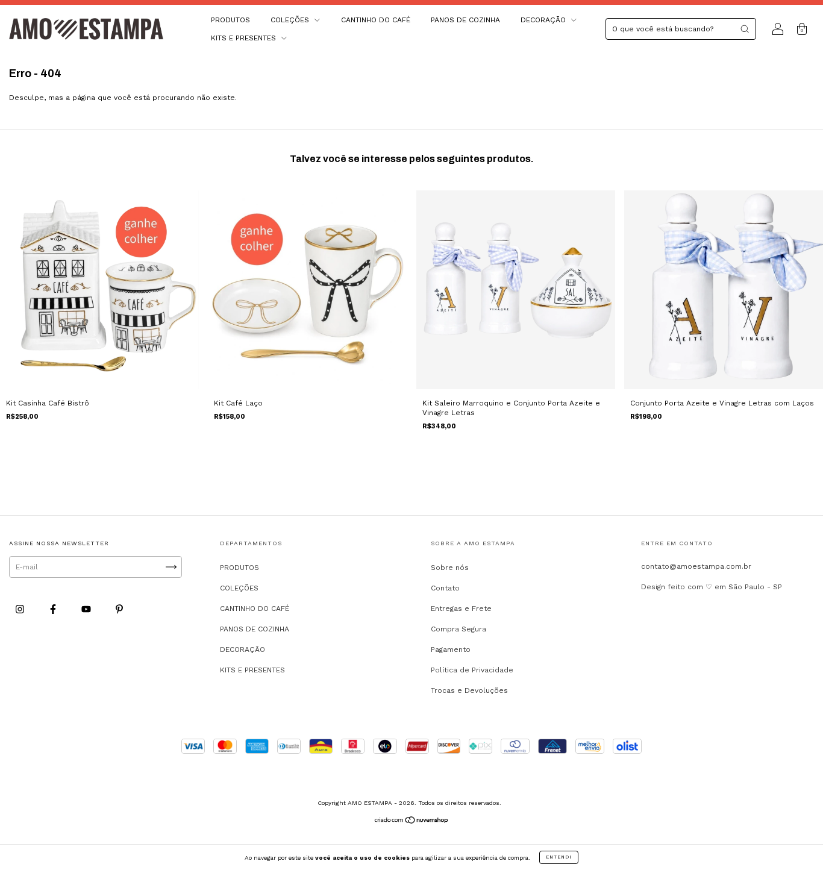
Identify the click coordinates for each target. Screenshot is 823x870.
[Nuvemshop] (411, 822)
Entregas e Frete (461, 608)
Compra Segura (458, 629)
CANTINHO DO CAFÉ (375, 20)
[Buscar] (744, 29)
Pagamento (451, 649)
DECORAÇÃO (544, 20)
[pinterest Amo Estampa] (119, 610)
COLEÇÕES (291, 20)
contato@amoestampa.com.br (696, 566)
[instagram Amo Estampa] (21, 610)
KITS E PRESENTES (244, 38)
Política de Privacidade (472, 670)
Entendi (559, 857)
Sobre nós (450, 567)
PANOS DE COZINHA (465, 20)
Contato (445, 588)
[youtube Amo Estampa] (87, 610)
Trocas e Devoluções (469, 690)
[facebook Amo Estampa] (54, 610)
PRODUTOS (230, 20)
